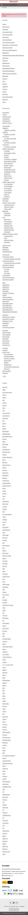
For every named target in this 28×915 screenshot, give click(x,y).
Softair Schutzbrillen (7, 297)
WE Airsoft (4, 841)
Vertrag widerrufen (14, 909)
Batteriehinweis (6, 63)
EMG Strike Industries (7, 763)
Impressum (5, 60)
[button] (18, 5)
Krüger (4, 644)
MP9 (3, 690)
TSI (3, 817)
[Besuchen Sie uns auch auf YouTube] (13, 903)
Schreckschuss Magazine (8, 277)
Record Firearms (6, 737)
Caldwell (4, 509)
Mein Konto (5, 94)
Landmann (4, 651)
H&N (3, 597)
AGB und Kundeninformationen (9, 50)
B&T (3, 421)
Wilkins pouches (6, 851)
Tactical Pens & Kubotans (8, 327)
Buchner (4, 467)
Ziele (3, 217)
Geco (3, 579)
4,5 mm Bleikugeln (8, 186)
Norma (4, 709)
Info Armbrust (5, 37)
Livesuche (4, 89)
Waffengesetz (5, 52)
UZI (3, 828)
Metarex (4, 685)
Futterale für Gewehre (9, 205)
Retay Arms (5, 742)
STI (3, 792)
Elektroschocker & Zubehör (8, 317)
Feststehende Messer (9, 356)
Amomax (4, 405)
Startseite (4, 84)
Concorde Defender (7, 514)
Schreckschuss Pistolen (8, 256)
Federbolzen (7, 196)
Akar (3, 400)
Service (4, 102)
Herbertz (4, 592)
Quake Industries (6, 732)
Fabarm (4, 558)
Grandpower (5, 587)
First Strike (4, 563)
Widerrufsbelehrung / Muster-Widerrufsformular (13, 55)
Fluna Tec (4, 566)
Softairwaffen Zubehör (7, 303)
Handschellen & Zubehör (8, 319)
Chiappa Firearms (6, 485)
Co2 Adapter (7, 151)
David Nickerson (6, 530)
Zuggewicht (5, 86)
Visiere (5, 238)
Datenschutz (5, 58)
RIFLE (3, 771)
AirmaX (4, 397)
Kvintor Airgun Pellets (7, 646)
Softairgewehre (6, 284)
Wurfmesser (7, 369)
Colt (3, 498)
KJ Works (4, 602)
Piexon (4, 722)
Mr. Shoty (4, 631)
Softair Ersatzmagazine (7, 299)
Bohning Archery (6, 452)
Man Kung (4, 672)
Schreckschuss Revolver (8, 261)
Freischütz (4, 561)
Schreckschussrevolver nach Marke (12, 263)
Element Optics (6, 545)
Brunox (4, 488)
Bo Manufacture (6, 449)
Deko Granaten (6, 336)
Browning (4, 470)
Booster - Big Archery (7, 457)
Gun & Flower (5, 594)
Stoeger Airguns (6, 794)
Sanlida (4, 758)
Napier (4, 696)
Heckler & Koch (6, 576)
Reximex (4, 745)
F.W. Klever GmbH (6, 555)
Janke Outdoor (5, 623)
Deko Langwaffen (6, 334)
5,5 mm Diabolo (7, 192)
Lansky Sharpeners (6, 657)
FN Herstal (4, 574)
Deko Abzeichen (6, 345)
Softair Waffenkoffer (6, 305)
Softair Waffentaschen (7, 307)
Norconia (4, 706)
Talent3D (4, 805)
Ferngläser (4, 350)
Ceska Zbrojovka (6, 483)
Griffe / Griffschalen (8, 163)
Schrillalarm (5, 325)
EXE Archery (5, 553)
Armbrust (4, 114)
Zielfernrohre (7, 242)
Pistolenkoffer (7, 215)
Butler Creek (5, 504)
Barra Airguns (5, 431)
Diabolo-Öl (6, 194)
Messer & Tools (6, 352)
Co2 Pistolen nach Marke (10, 142)
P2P (3, 714)
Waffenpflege (5, 198)
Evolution (4, 540)
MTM (3, 693)
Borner (4, 459)
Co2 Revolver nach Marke (10, 146)
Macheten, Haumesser (9, 358)
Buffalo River (5, 475)
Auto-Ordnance (6, 415)
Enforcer (4, 550)
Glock (3, 581)
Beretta (4, 423)
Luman (4, 667)
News (3, 81)
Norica (4, 698)
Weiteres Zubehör (8, 178)
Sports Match (5, 784)
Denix (3, 511)
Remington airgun (6, 740)
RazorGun (4, 734)
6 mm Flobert (7, 273)
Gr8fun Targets (5, 584)
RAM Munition (5, 249)
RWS (3, 753)
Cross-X (4, 522)
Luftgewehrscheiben (8, 227)
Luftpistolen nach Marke (9, 134)
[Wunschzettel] (23, 5)
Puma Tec (4, 729)
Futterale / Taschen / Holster (8, 203)
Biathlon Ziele (7, 219)
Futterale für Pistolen (9, 207)
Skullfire (4, 779)
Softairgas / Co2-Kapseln (8, 293)
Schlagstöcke (5, 323)
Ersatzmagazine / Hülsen (10, 153)
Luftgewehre (5, 128)
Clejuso (4, 491)
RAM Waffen (5, 247)
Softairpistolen (5, 287)
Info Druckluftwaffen (7, 39)
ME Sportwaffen (6, 680)
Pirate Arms (5, 768)
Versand (22, 906)
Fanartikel (6, 157)
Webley (4, 843)
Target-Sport (5, 807)
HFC (3, 613)
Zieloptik (4, 295)
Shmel (3, 773)
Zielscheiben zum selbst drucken (10, 45)
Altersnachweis (6, 65)
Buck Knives (5, 472)
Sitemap (4, 91)
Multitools (6, 362)
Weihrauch (4, 849)
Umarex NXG (5, 628)
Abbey (3, 389)
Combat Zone (5, 501)
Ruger (3, 750)
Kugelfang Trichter (8, 225)
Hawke (4, 610)
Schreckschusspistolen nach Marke (12, 259)
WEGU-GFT (5, 846)
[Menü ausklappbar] (1, 5)
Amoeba (4, 402)
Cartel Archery (5, 480)
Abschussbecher (6, 275)
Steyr (3, 789)
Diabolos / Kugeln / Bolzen (8, 182)
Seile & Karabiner (6, 371)
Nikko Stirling (5, 703)
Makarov (4, 670)
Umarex (4, 626)
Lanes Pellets (5, 654)
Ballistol (4, 428)
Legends (4, 662)
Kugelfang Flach (8, 223)
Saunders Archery (6, 760)
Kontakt (4, 24)
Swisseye (4, 799)
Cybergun (4, 519)
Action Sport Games (7, 392)
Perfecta (4, 719)
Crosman (4, 506)
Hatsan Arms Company (7, 605)
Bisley (3, 441)
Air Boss (4, 395)
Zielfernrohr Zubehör (9, 240)
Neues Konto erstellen (7, 97)
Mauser (4, 675)
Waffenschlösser (8, 176)
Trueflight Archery (6, 815)
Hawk (3, 607)
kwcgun (4, 649)
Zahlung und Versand (7, 47)
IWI (3, 620)
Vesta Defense (5, 830)
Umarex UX (5, 820)
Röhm (3, 747)
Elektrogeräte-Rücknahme (8, 68)
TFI (3, 810)
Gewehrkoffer (7, 213)
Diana (3, 532)
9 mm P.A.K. (7, 269)
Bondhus (4, 454)
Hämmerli (4, 600)
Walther (4, 836)
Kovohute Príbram (6, 638)
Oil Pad (4, 711)
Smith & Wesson (6, 781)
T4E (3, 802)
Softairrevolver (5, 289)
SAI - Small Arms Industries (8, 755)
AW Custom (5, 418)
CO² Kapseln (5, 200)
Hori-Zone (4, 615)
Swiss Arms (5, 797)
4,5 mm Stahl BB (8, 190)
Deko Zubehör (5, 343)
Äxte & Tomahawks (8, 354)
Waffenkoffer (5, 211)
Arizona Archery (6, 413)
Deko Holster (5, 338)
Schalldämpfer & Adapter (10, 171)
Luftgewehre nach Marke (9, 130)
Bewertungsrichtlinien (7, 32)
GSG (3, 589)
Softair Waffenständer (7, 309)
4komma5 (4, 387)
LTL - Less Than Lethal (7, 664)
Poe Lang (4, 724)
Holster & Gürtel (7, 209)
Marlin (3, 677)
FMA (3, 568)
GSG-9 (4, 766)
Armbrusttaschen (6, 121)
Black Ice (4, 447)
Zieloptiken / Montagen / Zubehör (10, 234)
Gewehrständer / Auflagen (10, 161)
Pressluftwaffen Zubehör (9, 169)
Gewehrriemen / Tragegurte (10, 159)
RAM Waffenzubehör (7, 251)
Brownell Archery (6, 465)
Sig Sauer (4, 776)
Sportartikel (5, 373)
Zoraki (3, 854)
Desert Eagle (5, 535)
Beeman (4, 439)
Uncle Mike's (5, 823)
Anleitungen (5, 29)
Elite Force (4, 537)
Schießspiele (7, 232)
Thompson (4, 812)
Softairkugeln (5, 291)
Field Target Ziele (8, 221)
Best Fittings (5, 444)
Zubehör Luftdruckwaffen (8, 149)
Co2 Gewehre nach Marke (10, 138)
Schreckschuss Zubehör (8, 279)
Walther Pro (5, 838)
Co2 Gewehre (5, 136)
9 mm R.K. (6, 271)
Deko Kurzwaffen (6, 332)
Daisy (3, 524)
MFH (3, 688)
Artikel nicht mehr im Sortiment (9, 73)
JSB (3, 636)
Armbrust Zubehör (6, 116)
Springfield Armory (6, 786)
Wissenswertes (6, 26)
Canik (3, 496)
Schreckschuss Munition (8, 267)
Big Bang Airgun (6, 434)
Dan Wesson (5, 527)
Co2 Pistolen (5, 140)
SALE (4, 376)
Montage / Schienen (8, 165)
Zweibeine (6, 180)
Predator (4, 727)
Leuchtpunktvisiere (8, 236)
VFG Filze (4, 833)
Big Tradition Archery (7, 436)
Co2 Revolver (5, 144)
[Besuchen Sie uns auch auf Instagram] (17, 903)
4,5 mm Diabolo (7, 188)
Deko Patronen (5, 341)
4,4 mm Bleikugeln (8, 184)
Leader (4, 659)
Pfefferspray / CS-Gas (7, 321)
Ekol (3, 543)
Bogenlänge (5, 76)
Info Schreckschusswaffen (8, 42)
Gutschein (4, 78)
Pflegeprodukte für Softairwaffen (9, 311)
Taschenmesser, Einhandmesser (11, 366)
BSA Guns (4, 462)
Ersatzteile (6, 155)
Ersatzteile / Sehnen (7, 123)
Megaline (4, 683)
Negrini (4, 701)
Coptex (4, 517)
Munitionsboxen (7, 167)
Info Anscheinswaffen (7, 34)
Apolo (3, 408)
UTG (3, 825)
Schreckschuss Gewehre (8, 265)
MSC (3, 633)
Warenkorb (4, 99)
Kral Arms (4, 641)
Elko (3, 548)
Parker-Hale (5, 716)
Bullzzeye (4, 478)
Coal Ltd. (4, 493)
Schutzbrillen (7, 173)
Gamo (3, 571)
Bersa (3, 426)
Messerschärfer (7, 360)
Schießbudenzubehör (9, 230)
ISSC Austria (5, 618)
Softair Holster (5, 301)
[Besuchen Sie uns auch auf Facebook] (10, 903)
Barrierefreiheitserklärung (8, 71)
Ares (3, 410)
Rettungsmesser (8, 364)
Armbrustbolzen (6, 118)
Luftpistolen (5, 132)
